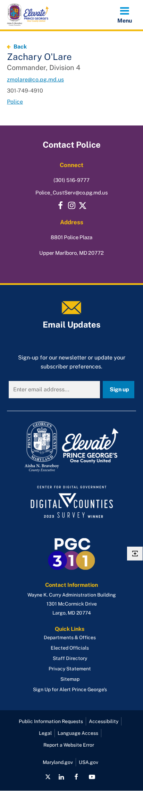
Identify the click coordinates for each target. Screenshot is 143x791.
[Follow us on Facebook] (76, 777)
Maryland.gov (58, 762)
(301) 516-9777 (71, 180)
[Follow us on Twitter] (82, 205)
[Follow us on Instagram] (71, 205)
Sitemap (69, 679)
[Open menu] (124, 14)
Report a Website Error (68, 745)
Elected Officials (70, 648)
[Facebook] (60, 205)
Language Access (78, 733)
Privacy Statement (70, 668)
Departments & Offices (70, 637)
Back (20, 46)
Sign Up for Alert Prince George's (70, 689)
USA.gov (88, 762)
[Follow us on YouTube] (91, 777)
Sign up (119, 389)
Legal (45, 733)
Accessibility (103, 721)
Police (15, 101)
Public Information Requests (51, 721)
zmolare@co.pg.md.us (35, 79)
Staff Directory (70, 658)
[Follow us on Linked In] (61, 777)
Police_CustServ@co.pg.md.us (71, 192)
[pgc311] (71, 446)
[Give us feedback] (135, 553)
